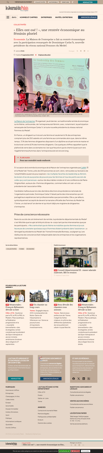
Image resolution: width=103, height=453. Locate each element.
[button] (8, 17)
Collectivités (40, 2)
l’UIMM (83, 167)
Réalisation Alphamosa (33, 434)
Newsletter (88, 2)
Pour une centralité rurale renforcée (35, 160)
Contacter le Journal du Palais (47, 410)
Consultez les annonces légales (80, 392)
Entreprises (46, 17)
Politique (9, 418)
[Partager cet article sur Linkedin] (84, 51)
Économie (30, 249)
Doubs (40, 395)
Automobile (53, 2)
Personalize (85, 451)
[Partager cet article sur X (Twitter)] (77, 51)
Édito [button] (14, 17)
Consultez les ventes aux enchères (81, 404)
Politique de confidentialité (47, 417)
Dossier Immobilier (12, 409)
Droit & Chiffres (11, 427)
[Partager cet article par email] (88, 51)
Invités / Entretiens (64, 17)
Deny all (76, 451)
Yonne (21, 249)
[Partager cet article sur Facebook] (81, 51)
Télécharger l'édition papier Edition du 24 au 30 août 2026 (80, 418)
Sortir (7, 415)
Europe (8, 402)
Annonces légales (51, 378)
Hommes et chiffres (29, 17)
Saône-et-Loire (43, 398)
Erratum (40, 420)
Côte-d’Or (41, 392)
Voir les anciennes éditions (79, 424)
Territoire (65, 2)
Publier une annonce (77, 395)
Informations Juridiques (13, 421)
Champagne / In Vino (13, 396)
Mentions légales (43, 413)
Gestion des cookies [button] (45, 423)
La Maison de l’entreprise (24, 121)
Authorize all (65, 451)
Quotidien (9, 424)
